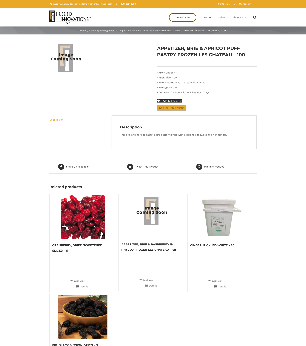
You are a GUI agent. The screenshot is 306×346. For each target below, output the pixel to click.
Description (56, 119)
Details (84, 286)
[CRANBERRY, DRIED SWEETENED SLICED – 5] (83, 216)
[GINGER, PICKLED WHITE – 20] (221, 216)
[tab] (76, 119)
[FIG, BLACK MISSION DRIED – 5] (83, 316)
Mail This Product (173, 107)
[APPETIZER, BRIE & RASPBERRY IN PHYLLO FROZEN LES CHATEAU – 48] (152, 216)
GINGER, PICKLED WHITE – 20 (212, 245)
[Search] (255, 17)
